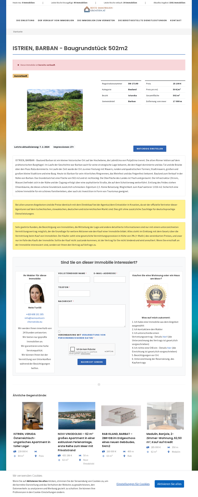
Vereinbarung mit (81, 336)
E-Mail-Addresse (105, 273)
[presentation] (10, 435)
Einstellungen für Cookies (133, 484)
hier (165, 336)
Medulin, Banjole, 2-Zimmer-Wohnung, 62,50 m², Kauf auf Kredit (164, 438)
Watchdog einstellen (150, 148)
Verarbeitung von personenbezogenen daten (81, 336)
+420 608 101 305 (35, 314)
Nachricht (66, 301)
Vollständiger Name (72, 273)
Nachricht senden (92, 362)
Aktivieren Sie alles (169, 484)
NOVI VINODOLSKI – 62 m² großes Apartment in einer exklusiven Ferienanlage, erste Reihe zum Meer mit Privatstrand (76, 442)
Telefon (64, 287)
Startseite (18, 31)
